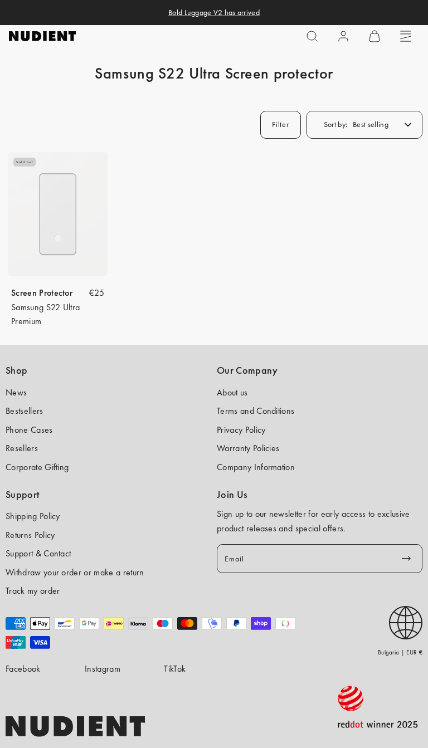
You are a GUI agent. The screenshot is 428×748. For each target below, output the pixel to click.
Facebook (23, 668)
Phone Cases (29, 430)
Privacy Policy (241, 430)
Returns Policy (30, 535)
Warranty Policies (248, 448)
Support (23, 494)
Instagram (102, 668)
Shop (16, 370)
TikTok (175, 668)
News (16, 392)
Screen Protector (41, 293)
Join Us (232, 494)
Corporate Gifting (37, 467)
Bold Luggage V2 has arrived (214, 12)
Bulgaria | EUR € (400, 652)
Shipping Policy (33, 516)
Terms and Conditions (255, 411)
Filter (280, 124)
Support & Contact (38, 553)
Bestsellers (24, 411)
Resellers (22, 448)
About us (232, 392)
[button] (312, 36)
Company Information (256, 467)
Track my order (33, 591)
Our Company (247, 370)
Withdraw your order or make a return (75, 572)
